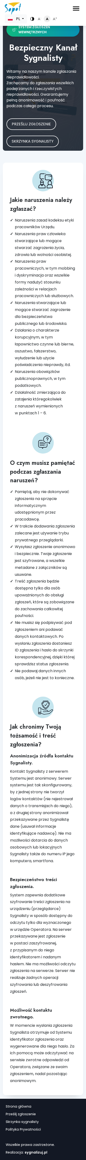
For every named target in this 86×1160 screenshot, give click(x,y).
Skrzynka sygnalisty (33, 141)
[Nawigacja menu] (76, 8)
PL (18, 19)
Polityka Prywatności (23, 1129)
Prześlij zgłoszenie (31, 124)
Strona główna (18, 1106)
